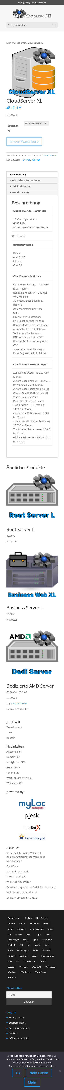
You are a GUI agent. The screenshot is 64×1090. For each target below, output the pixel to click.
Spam (34, 955)
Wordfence (26, 972)
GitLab (18, 934)
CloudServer (19, 42)
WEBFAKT (36, 966)
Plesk (10, 950)
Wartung (23, 966)
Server (26, 159)
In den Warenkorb (24, 141)
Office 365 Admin (19, 1038)
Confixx (11, 923)
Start (8, 42)
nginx (35, 939)
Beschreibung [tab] (18, 174)
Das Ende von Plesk (17, 871)
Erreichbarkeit (36, 928)
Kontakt (10, 737)
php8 (46, 945)
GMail (28, 934)
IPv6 (47, 934)
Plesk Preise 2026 (16, 876)
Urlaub (43, 961)
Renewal (46, 950)
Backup (28, 917)
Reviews (12, 955)
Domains (11, 756)
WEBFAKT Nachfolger (18, 881)
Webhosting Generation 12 (21, 892)
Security (11, 767)
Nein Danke (39, 1073)
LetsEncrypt (13, 939)
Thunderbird (29, 961)
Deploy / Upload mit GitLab (21, 897)
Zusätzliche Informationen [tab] (25, 180)
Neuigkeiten (13, 762)
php (29, 945)
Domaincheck (14, 727)
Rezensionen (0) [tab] (19, 192)
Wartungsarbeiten (16, 777)
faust (50, 928)
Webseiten (12, 783)
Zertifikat (12, 977)
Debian (22, 923)
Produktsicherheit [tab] (20, 186)
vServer (36, 159)
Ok (18, 1073)
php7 (37, 945)
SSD (10, 961)
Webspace (50, 966)
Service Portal (16, 1017)
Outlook (11, 945)
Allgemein (12, 751)
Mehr (32, 1082)
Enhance (21, 928)
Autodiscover (14, 917)
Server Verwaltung (19, 1028)
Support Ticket (17, 1022)
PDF (21, 945)
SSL (17, 961)
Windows (12, 972)
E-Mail (46, 923)
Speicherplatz (47, 955)
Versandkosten (19, 703)
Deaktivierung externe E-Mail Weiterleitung (31, 887)
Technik (10, 772)
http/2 (38, 934)
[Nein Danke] (59, 1070)
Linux (25, 939)
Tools (9, 732)
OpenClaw (12, 866)
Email (10, 928)
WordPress (40, 972)
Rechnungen (23, 950)
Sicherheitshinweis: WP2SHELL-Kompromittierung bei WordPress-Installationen (26, 857)
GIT (9, 934)
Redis (35, 950)
